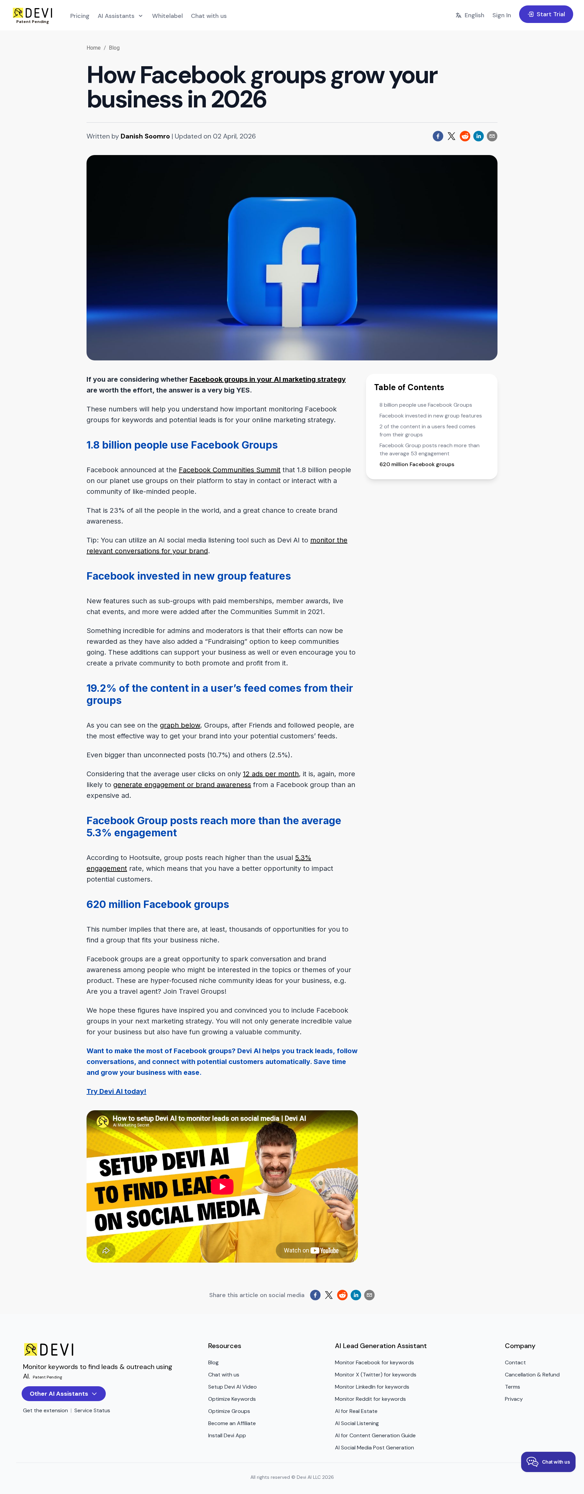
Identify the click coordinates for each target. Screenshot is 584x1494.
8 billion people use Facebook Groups (426, 404)
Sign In (501, 15)
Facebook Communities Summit (230, 470)
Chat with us (209, 16)
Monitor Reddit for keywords (370, 1398)
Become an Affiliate (232, 1423)
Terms (512, 1386)
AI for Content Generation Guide (375, 1435)
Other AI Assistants (59, 1394)
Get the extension (45, 1410)
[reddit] (465, 136)
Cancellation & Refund (532, 1374)
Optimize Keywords (232, 1398)
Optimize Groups (229, 1411)
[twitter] (451, 136)
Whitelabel (167, 16)
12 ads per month (271, 774)
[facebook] (438, 136)
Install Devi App (227, 1435)
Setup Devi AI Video (232, 1386)
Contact (515, 1362)
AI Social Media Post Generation (374, 1447)
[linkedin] (478, 136)
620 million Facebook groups (417, 464)
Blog (114, 48)
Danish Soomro (145, 136)
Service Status (92, 1410)
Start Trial (551, 14)
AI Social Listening (357, 1423)
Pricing (80, 16)
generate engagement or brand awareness (182, 785)
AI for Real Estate (356, 1411)
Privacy (514, 1398)
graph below (180, 725)
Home (94, 48)
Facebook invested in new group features (431, 415)
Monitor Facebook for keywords (374, 1362)
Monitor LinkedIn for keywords (372, 1386)
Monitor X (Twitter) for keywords (375, 1374)
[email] (492, 136)
